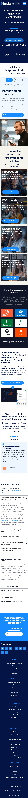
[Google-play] (20, 648)
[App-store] (16, 648)
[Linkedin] (10, 648)
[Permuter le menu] (24, 3)
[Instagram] (6, 652)
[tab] (9, 80)
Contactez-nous (6, 492)
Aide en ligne (15, 490)
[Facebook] (2, 652)
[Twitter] (2, 648)
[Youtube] (6, 648)
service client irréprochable (9, 520)
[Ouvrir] (18, 3)
